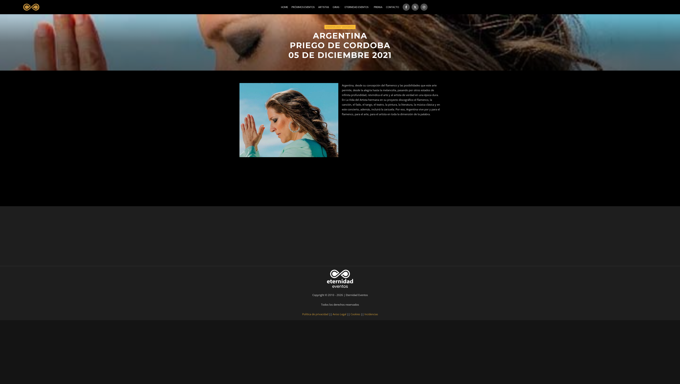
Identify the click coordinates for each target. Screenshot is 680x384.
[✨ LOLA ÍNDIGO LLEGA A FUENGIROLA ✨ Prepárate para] (637, 237)
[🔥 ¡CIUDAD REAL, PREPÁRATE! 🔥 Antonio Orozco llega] (552, 237)
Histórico (348, 26)
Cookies (355, 314)
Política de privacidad (315, 314)
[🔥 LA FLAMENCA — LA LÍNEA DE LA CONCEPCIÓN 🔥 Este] (467, 237)
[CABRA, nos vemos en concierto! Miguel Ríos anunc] (42, 237)
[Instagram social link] (424, 7)
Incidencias (371, 314)
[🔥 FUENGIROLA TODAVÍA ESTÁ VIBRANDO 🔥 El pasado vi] (297, 237)
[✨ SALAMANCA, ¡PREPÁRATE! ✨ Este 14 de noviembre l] (382, 237)
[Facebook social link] (406, 7)
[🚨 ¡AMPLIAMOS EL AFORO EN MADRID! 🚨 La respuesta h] (212, 237)
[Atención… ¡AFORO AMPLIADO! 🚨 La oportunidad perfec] (127, 237)
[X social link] (415, 7)
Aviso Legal (339, 314)
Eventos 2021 (333, 26)
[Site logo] (31, 7)
